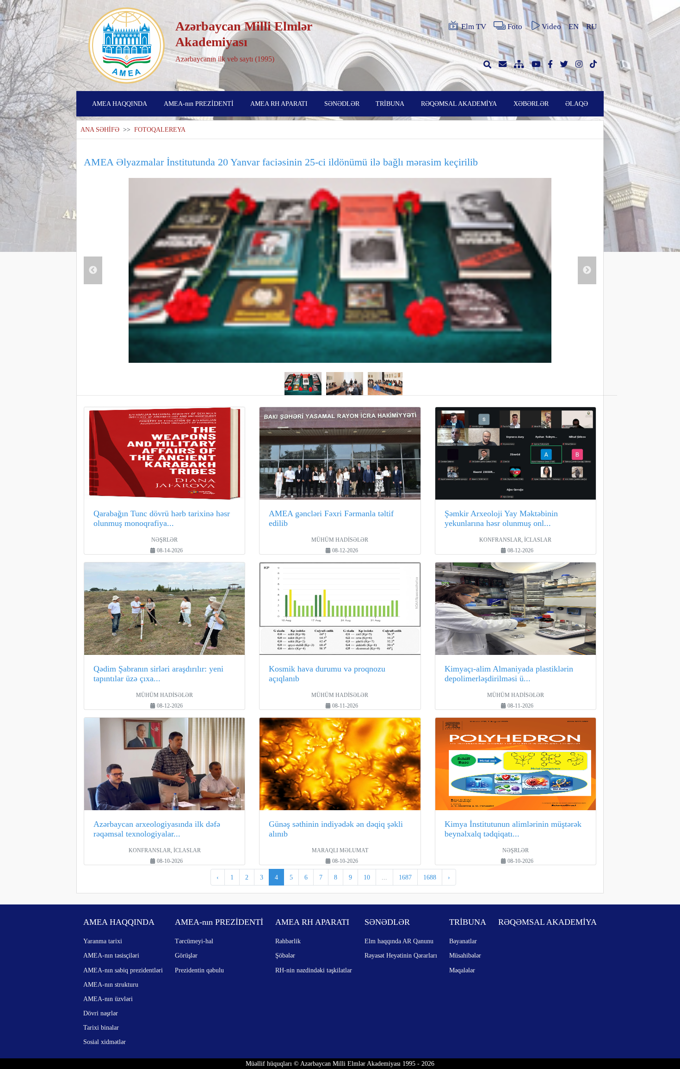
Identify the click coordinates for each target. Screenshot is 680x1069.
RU (591, 26)
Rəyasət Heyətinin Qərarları (401, 955)
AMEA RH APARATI (279, 103)
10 (367, 877)
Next (587, 270)
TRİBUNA (390, 103)
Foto (514, 26)
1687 (405, 877)
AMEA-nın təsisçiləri (111, 955)
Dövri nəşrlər (100, 1013)
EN (574, 26)
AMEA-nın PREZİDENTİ (199, 103)
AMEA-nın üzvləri (108, 998)
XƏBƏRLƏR (531, 103)
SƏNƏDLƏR (341, 103)
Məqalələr (462, 970)
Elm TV (473, 26)
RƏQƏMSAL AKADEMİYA (459, 103)
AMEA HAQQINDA (119, 103)
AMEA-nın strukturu (110, 984)
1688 (429, 877)
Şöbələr (285, 955)
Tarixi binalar (101, 1027)
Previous (93, 270)
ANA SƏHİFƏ (99, 129)
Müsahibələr (465, 955)
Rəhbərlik (288, 941)
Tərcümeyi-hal (194, 941)
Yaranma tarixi (102, 941)
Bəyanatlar (463, 941)
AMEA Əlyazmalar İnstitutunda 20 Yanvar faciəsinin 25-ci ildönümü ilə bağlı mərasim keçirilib (281, 162)
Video (551, 26)
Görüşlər (186, 955)
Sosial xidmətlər (104, 1041)
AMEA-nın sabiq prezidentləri (123, 970)
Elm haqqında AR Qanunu (399, 941)
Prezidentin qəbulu (199, 970)
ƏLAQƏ (576, 103)
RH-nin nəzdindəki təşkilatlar (313, 970)
